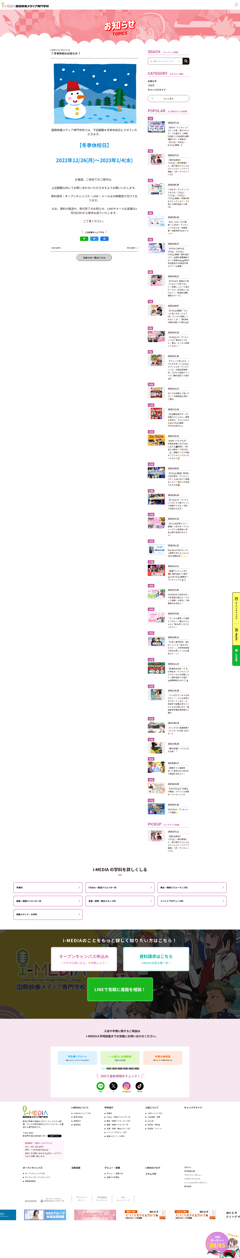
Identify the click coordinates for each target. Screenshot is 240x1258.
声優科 (19, 887)
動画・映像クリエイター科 (28, 901)
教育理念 (77, 1124)
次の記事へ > (132, 247)
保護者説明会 (30, 1181)
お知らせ (152, 81)
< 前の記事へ (56, 247)
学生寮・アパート (155, 1128)
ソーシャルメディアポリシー (196, 1182)
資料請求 (187, 1186)
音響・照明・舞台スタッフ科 (102, 901)
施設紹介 (77, 1121)
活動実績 (75, 1167)
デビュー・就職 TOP (115, 1173)
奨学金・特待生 (154, 1124)
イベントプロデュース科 (171, 901)
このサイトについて (192, 1178)
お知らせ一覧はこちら (94, 257)
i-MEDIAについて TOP (82, 1113)
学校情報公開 (189, 1171)
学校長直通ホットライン (102, 1199)
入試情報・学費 (154, 1117)
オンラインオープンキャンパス (37, 1177)
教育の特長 (78, 1117)
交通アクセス (54, 1136)
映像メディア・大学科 (26, 914)
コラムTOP (150, 1173)
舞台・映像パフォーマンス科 (174, 887)
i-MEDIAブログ (152, 1167)
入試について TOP (155, 1113)
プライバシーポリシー (193, 1175)
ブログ (151, 85)
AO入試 (151, 1121)
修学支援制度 (31, 1200)
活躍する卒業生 (113, 1177)
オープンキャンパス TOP (35, 1173)
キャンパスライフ (157, 89)
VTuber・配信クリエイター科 (102, 887)
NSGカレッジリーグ (123, 1199)
